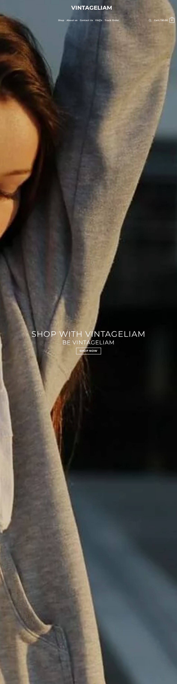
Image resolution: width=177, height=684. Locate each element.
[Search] (150, 20)
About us (72, 20)
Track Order (112, 20)
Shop (61, 20)
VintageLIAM (88, 8)
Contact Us (86, 20)
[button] (164, 20)
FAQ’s (98, 20)
